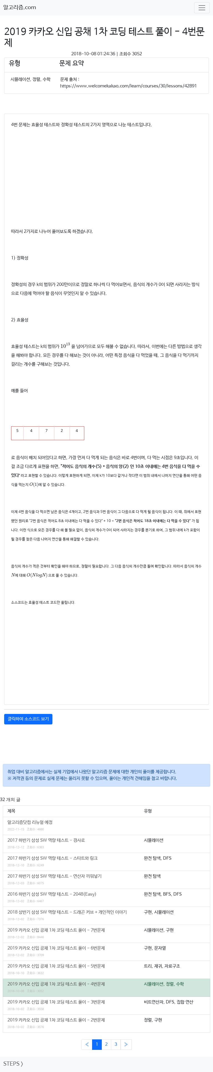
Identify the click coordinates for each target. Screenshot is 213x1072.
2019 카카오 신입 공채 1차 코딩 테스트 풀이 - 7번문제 (56, 930)
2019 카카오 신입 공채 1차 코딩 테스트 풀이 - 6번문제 (56, 948)
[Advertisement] (106, 172)
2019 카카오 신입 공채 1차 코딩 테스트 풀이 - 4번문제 (56, 984)
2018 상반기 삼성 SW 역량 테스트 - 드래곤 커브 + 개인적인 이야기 (67, 912)
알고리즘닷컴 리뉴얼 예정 (29, 822)
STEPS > (13, 1064)
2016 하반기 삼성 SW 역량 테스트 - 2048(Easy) (52, 894)
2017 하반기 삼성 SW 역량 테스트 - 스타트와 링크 (52, 858)
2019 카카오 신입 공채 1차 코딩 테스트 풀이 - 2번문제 (56, 1020)
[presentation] (65, 345)
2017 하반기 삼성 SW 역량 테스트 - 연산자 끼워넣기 (54, 876)
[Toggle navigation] (202, 7)
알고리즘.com (19, 7)
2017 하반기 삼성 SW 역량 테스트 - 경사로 (46, 840)
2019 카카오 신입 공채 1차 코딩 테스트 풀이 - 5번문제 (56, 966)
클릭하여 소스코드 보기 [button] (28, 719)
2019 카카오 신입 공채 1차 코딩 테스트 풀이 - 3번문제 (56, 1002)
